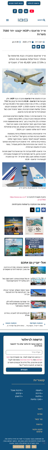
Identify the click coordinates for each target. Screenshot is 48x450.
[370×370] (34, 255)
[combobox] (39, 20)
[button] (7, 20)
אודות (39, 414)
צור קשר (38, 419)
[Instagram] (20, 11)
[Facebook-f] (15, 11)
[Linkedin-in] (26, 11)
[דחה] (44, 443)
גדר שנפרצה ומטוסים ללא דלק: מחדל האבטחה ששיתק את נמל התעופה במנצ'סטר (17, 304)
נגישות (39, 424)
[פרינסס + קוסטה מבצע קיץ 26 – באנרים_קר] (13, 234)
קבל (34, 447)
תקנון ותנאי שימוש (37, 430)
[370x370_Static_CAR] (13, 255)
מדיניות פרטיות (18, 447)
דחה (28, 447)
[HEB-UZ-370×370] (34, 234)
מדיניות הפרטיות (26, 360)
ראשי (40, 409)
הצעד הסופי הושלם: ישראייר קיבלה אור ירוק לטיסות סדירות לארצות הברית (16, 292)
